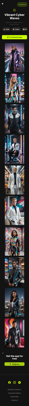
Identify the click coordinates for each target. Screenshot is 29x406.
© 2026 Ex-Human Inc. (14, 389)
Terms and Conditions (14, 393)
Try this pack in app (15, 37)
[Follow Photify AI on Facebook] (9, 382)
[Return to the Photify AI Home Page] (7, 4)
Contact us (22, 4)
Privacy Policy (14, 396)
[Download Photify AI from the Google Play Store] (14, 364)
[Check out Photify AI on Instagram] (14, 382)
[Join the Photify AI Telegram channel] (19, 382)
